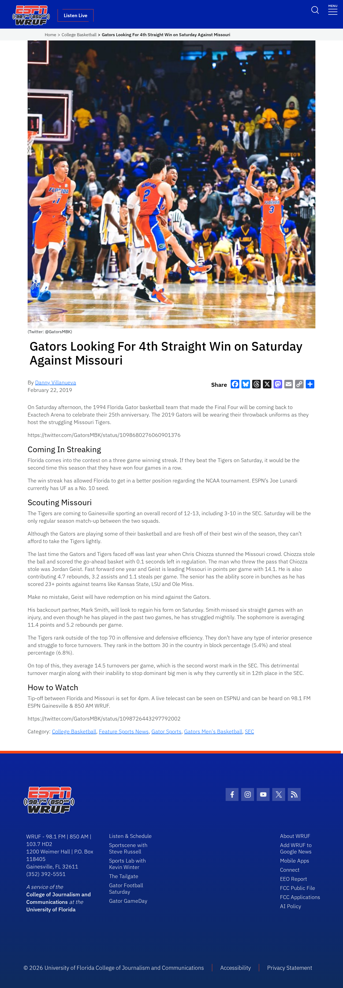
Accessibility (235, 967)
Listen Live (75, 15)
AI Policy (290, 906)
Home (50, 34)
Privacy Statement (289, 967)
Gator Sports (166, 731)
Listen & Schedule (130, 836)
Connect (290, 869)
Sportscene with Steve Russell (128, 848)
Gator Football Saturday (126, 888)
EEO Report (293, 878)
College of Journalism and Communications (58, 898)
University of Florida (51, 909)
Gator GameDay (128, 900)
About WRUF (295, 836)
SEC (249, 731)
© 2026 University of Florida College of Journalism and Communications (114, 967)
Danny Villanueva (55, 382)
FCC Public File (297, 888)
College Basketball (79, 34)
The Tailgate (123, 876)
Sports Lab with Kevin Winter (127, 864)
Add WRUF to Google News (296, 848)
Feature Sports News (124, 731)
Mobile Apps (294, 860)
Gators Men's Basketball (213, 731)
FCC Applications (300, 897)
